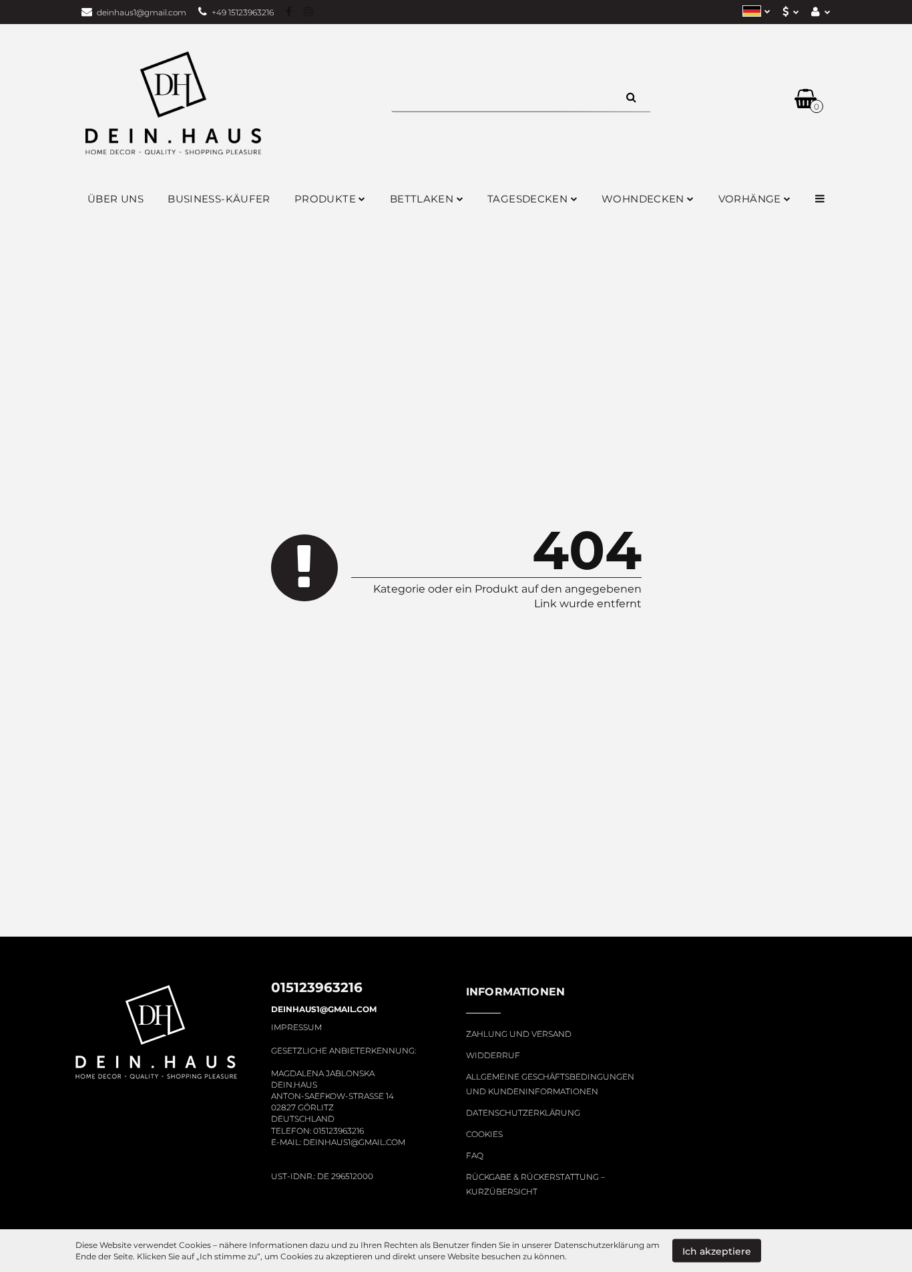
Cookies (484, 1134)
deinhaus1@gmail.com (141, 12)
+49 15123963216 (243, 12)
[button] (515, 999)
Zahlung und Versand (519, 1034)
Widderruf (493, 1055)
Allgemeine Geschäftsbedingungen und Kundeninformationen (550, 1084)
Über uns (115, 198)
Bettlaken (423, 198)
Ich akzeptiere (716, 1251)
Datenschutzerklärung (523, 1113)
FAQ (474, 1155)
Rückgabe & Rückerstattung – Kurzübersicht (535, 1184)
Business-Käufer (219, 198)
